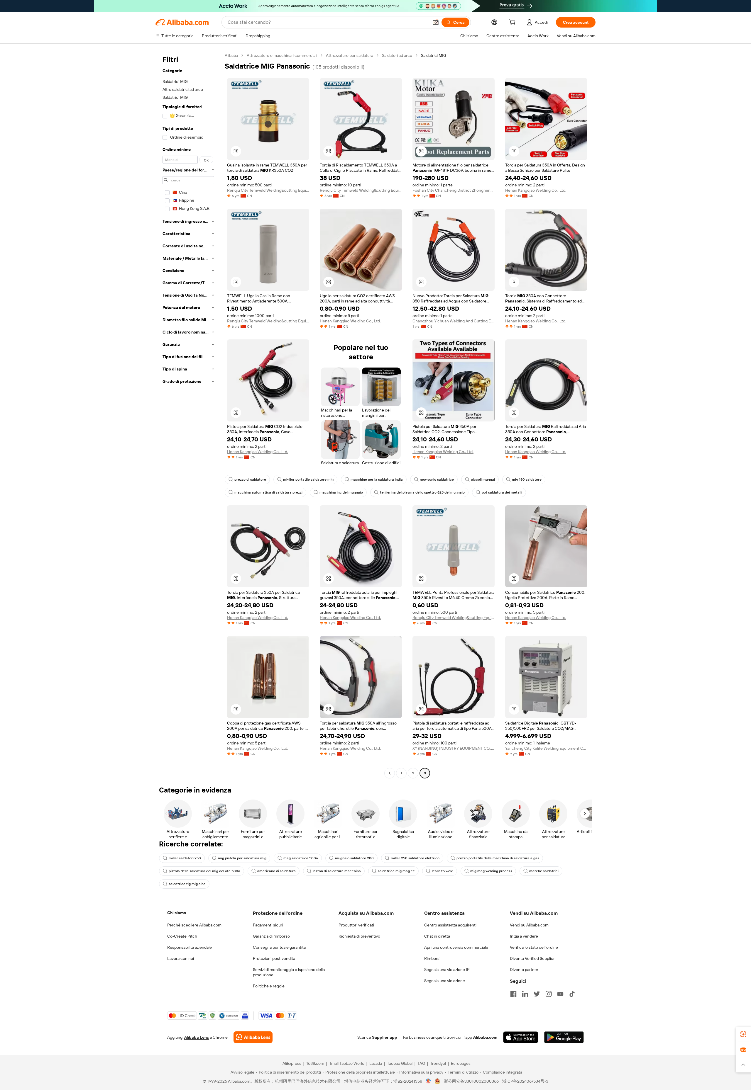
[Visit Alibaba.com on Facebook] (513, 993)
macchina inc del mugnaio (341, 492)
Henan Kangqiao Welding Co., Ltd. (535, 190)
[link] (743, 1034)
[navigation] (188, 415)
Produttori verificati (356, 925)
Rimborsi (432, 958)
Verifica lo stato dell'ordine (534, 947)
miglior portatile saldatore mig (308, 479)
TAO (421, 1063)
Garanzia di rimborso (271, 936)
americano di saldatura (276, 871)
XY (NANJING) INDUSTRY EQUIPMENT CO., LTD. (453, 748)
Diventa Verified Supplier (532, 958)
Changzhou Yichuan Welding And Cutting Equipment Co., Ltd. (453, 321)
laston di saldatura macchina (337, 871)
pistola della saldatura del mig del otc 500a (204, 871)
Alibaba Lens (196, 1037)
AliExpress (292, 1063)
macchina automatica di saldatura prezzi (268, 492)
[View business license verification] (428, 1081)
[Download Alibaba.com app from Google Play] (564, 1037)
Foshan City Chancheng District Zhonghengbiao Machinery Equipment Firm (453, 190)
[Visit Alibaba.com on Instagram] (548, 993)
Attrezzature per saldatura (349, 55)
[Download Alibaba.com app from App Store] (520, 1037)
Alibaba (231, 55)
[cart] (513, 23)
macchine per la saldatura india (377, 479)
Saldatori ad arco (397, 55)
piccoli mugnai (483, 479)
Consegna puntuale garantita (279, 947)
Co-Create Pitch (182, 936)
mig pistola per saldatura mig (242, 858)
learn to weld (442, 871)
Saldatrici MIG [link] (433, 55)
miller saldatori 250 (185, 858)
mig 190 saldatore (527, 479)
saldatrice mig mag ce (396, 871)
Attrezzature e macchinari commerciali (282, 55)
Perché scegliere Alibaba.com (194, 925)
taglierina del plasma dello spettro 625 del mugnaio (422, 492)
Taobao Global (399, 1063)
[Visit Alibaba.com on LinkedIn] (525, 993)
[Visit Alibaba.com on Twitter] (536, 993)
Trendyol (438, 1063)
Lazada (375, 1063)
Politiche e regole (269, 986)
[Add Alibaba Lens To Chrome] (253, 1037)
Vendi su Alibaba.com (529, 925)
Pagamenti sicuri (268, 925)
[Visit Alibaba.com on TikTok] (572, 993)
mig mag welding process (491, 871)
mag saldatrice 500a (300, 858)
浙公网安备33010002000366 (471, 1081)
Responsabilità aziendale (189, 947)
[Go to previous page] (389, 773)
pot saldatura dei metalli (502, 492)
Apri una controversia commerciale (456, 947)
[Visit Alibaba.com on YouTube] (560, 993)
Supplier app (384, 1037)
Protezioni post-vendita (274, 958)
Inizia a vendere (524, 936)
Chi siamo (176, 912)
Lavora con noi (180, 958)
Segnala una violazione (444, 980)
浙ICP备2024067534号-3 (525, 1081)
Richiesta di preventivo (359, 936)
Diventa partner (524, 969)
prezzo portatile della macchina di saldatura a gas (497, 858)
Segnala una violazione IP (447, 969)
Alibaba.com (485, 1037)
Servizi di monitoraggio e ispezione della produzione (289, 972)
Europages (461, 1063)
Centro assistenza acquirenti (450, 925)
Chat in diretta (437, 936)
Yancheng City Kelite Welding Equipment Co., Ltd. (546, 748)
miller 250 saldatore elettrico (415, 858)
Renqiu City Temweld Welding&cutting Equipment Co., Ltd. (268, 190)
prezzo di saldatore (250, 479)
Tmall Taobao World (346, 1063)
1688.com (315, 1063)
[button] (435, 22)
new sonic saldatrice (437, 479)
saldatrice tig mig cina (187, 884)
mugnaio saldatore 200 (354, 858)
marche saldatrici (544, 871)
